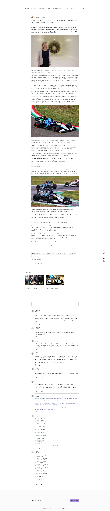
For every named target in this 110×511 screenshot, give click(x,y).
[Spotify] (104, 258)
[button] (83, 8)
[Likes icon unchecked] (35, 324)
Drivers (48, 8)
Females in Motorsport (47, 253)
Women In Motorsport (36, 253)
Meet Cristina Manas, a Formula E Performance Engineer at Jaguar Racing (33, 287)
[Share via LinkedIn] (38, 263)
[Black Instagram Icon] (104, 253)
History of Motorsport (57, 8)
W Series (66, 8)
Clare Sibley (34, 256)
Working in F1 (42, 8)
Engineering (58, 253)
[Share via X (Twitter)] (35, 263)
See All (83, 272)
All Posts (27, 8)
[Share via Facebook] (32, 263)
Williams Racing (72, 253)
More (72, 8)
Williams (64, 253)
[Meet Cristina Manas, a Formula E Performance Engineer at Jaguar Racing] (34, 280)
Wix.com (65, 508)
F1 (53, 253)
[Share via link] (41, 263)
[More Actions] (78, 311)
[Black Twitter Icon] (104, 250)
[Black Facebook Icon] (104, 255)
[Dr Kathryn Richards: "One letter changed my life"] (55, 280)
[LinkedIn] (104, 261)
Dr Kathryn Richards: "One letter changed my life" (53, 287)
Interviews (33, 8)
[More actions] (78, 17)
